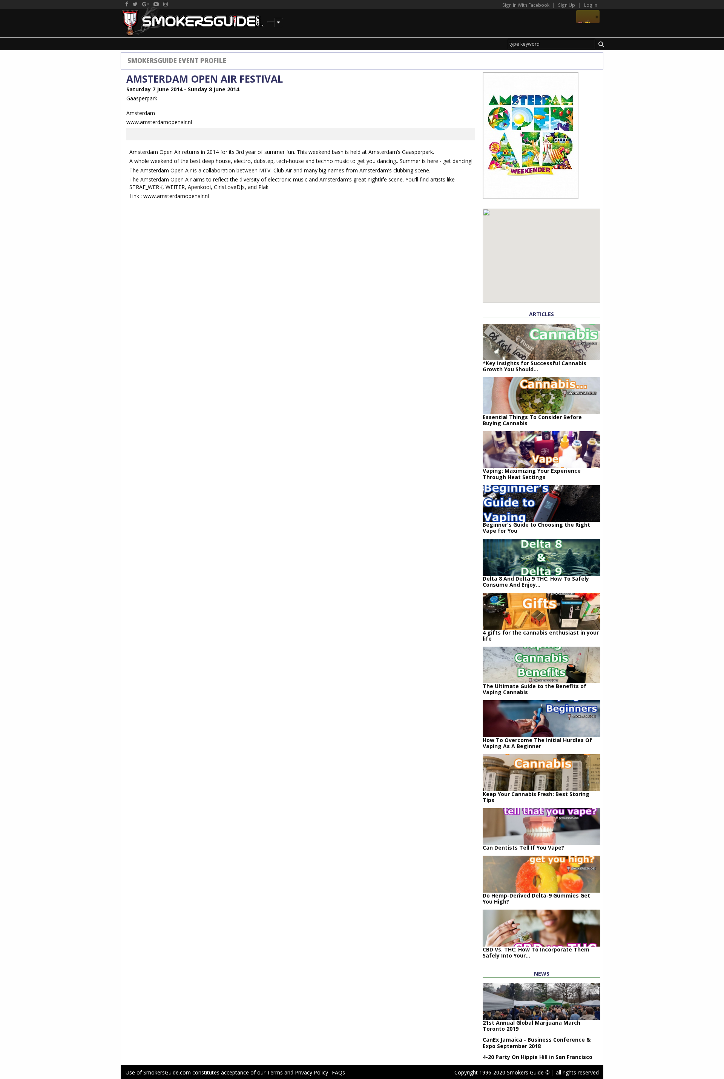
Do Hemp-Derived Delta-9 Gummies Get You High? (536, 898)
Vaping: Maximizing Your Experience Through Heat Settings (532, 473)
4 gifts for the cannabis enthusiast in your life (541, 635)
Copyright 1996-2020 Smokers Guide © (502, 1072)
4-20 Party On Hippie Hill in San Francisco (537, 1057)
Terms (275, 1072)
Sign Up (566, 5)
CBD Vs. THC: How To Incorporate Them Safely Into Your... (536, 952)
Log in (590, 5)
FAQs (338, 1072)
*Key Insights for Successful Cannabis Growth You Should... (534, 366)
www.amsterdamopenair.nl (159, 122)
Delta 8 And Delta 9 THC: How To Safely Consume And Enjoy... (536, 581)
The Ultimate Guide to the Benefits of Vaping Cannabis (534, 689)
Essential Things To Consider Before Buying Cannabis (532, 420)
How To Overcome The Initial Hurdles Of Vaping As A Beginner (537, 743)
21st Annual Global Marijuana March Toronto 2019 (531, 1025)
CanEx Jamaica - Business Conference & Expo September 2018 (537, 1042)
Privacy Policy (311, 1072)
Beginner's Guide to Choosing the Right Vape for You (536, 527)
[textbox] (551, 44)
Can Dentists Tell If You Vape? (523, 847)
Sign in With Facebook (526, 5)
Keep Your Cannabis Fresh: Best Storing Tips (536, 797)
